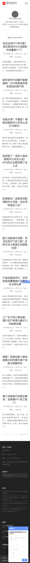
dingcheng (18, 57)
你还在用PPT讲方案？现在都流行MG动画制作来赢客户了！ (15, 47)
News (25, 54)
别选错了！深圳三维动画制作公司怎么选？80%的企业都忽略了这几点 (15, 160)
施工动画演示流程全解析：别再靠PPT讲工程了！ (15, 399)
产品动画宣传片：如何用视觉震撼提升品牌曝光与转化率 (15, 281)
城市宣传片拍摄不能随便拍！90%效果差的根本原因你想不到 (15, 83)
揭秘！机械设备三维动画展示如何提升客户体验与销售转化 (15, 360)
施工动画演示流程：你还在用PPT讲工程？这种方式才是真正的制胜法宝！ (15, 243)
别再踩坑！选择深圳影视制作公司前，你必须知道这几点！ (15, 202)
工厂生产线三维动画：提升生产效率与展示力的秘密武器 (15, 320)
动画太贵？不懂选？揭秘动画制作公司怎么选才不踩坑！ (15, 123)
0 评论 (17, 54)
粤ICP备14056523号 (8, 475)
